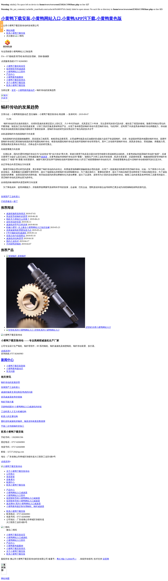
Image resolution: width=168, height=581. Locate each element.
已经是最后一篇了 (9, 201)
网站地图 (10, 30)
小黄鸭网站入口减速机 (16, 537)
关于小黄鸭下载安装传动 (17, 471)
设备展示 (10, 479)
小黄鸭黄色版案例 (14, 77)
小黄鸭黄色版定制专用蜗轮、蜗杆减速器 (25, 506)
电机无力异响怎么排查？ (17, 219)
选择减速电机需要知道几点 (19, 230)
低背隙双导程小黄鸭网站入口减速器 (23, 498)
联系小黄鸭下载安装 (15, 33)
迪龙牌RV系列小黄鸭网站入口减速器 (23, 504)
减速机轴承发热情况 (15, 213)
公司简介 (10, 474)
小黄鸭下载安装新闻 (15, 366)
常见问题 (10, 371)
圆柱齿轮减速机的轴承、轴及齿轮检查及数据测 (23, 421)
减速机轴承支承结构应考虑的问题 (17, 392)
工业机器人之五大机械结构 (13, 411)
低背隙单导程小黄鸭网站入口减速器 (23, 501)
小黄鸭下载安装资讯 (15, 80)
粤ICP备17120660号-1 (66, 559)
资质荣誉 (10, 477)
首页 (14, 90)
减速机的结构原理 (14, 238)
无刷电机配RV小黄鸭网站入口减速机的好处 (21, 407)
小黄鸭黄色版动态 (26, 90)
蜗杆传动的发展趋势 (10, 382)
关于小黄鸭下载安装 (15, 83)
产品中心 (10, 74)
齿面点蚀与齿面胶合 (15, 236)
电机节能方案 (7, 402)
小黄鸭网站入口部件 (15, 71)
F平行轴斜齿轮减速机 (16, 233)
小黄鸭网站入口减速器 (16, 492)
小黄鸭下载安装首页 (15, 66)
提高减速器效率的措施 (11, 397)
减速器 (44, 157)
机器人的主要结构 (9, 416)
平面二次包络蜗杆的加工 (12, 426)
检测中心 (10, 482)
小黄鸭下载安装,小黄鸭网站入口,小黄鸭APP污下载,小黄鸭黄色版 (61, 18)
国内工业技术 (12, 241)
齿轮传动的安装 (13, 222)
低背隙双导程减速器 (15, 69)
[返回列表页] (5, 101)
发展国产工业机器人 (10, 196)
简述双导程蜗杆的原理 (16, 216)
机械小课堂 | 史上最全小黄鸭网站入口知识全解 (28, 227)
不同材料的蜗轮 (13, 244)
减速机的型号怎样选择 (16, 225)
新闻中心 (7, 360)
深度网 (106, 559)
